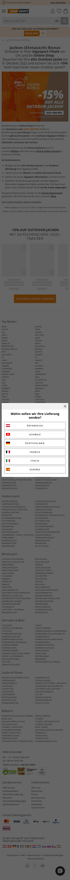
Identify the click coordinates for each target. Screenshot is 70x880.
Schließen (65, 406)
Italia (35, 460)
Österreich (35, 425)
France (35, 452)
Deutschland (35, 443)
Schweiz (35, 434)
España (35, 469)
